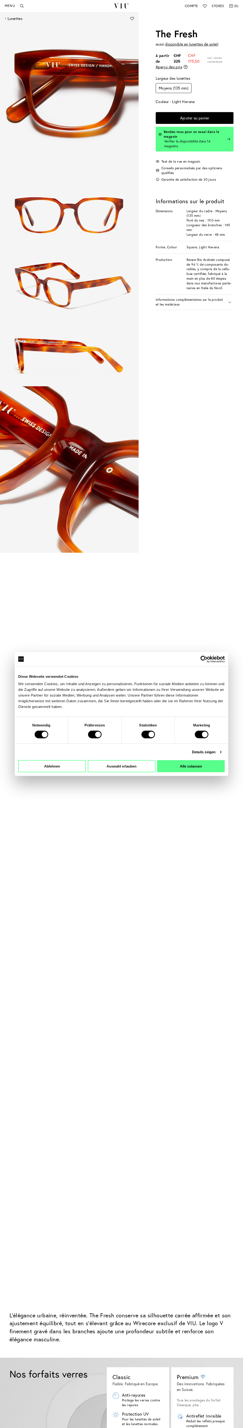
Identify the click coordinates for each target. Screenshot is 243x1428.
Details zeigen (203, 752)
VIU (121, 6)
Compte (191, 6)
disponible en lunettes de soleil (191, 44)
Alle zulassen (191, 766)
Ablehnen (52, 766)
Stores (218, 6)
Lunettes (15, 18)
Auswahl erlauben (121, 766)
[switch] (95, 734)
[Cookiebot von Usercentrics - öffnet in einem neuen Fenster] (204, 659)
